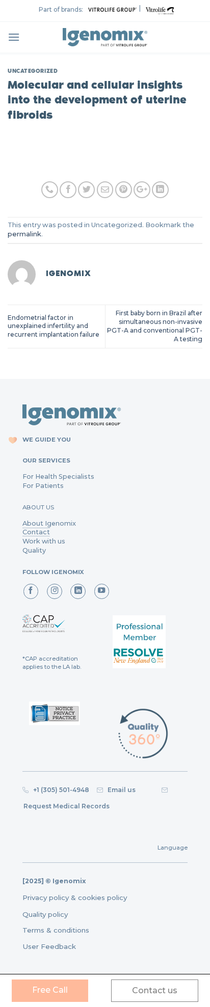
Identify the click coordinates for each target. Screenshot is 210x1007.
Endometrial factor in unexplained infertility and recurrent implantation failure (53, 326)
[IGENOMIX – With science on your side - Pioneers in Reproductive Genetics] (105, 37)
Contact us (154, 990)
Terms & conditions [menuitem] (55, 930)
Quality (34, 550)
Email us (129, 790)
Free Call (50, 990)
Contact (36, 532)
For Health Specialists (58, 476)
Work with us (43, 541)
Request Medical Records (66, 806)
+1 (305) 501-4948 (60, 790)
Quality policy (45, 914)
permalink (24, 234)
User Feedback (49, 946)
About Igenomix (49, 523)
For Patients (43, 485)
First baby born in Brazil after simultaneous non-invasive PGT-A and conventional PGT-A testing (154, 325)
